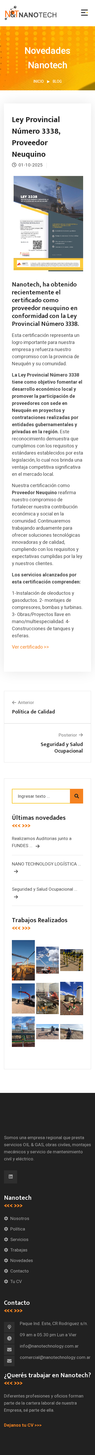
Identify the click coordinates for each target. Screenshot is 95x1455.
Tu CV (16, 1281)
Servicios (19, 1239)
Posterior (68, 735)
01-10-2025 (30, 165)
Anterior (26, 702)
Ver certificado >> (31, 647)
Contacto (19, 1271)
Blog (57, 81)
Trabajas (18, 1250)
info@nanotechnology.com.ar (49, 1346)
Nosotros (19, 1218)
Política (17, 1229)
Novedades (21, 1260)
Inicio (38, 81)
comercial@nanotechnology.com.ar (55, 1357)
